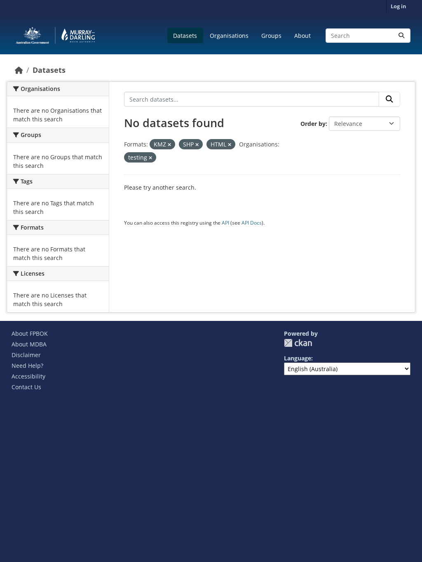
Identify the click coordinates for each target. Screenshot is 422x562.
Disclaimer (26, 355)
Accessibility (28, 376)
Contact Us (26, 387)
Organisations (229, 35)
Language (297, 358)
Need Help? (27, 365)
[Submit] (401, 35)
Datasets (185, 35)
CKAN (298, 343)
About (302, 35)
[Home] (19, 70)
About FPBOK (30, 333)
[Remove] (169, 145)
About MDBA (29, 344)
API (225, 222)
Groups (271, 35)
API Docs (251, 222)
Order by (313, 124)
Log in (398, 6)
